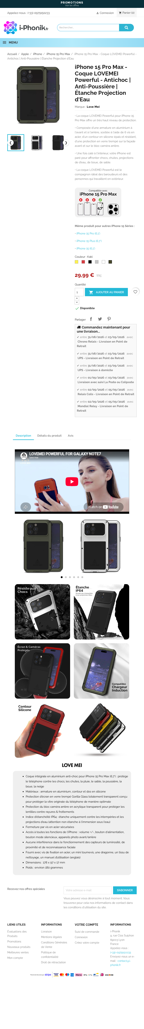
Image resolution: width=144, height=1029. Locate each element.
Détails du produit (49, 435)
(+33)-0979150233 (39, 13)
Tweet (100, 319)
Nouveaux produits (18, 946)
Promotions (14, 941)
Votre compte (86, 925)
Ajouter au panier (106, 292)
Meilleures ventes (18, 952)
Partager (91, 319)
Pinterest (109, 319)
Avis (70, 435)
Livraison (46, 931)
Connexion (81, 937)
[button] (62, 577)
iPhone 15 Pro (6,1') (88, 233)
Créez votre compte (87, 942)
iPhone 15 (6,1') (85, 248)
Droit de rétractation (53, 962)
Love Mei (93, 106)
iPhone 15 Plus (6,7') (89, 241)
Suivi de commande (87, 931)
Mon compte (15, 957)
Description (23, 435)
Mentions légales (51, 937)
